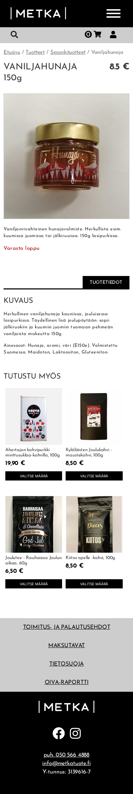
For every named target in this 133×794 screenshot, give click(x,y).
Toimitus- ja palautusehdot (66, 627)
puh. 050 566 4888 (66, 755)
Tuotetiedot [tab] (106, 282)
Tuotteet (35, 52)
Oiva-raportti (67, 682)
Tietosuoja (66, 664)
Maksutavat (66, 646)
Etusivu (12, 52)
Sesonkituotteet (68, 52)
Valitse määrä (34, 476)
